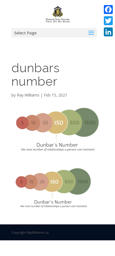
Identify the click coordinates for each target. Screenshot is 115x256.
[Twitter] (108, 20)
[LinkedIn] (108, 31)
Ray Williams (28, 95)
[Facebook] (108, 9)
